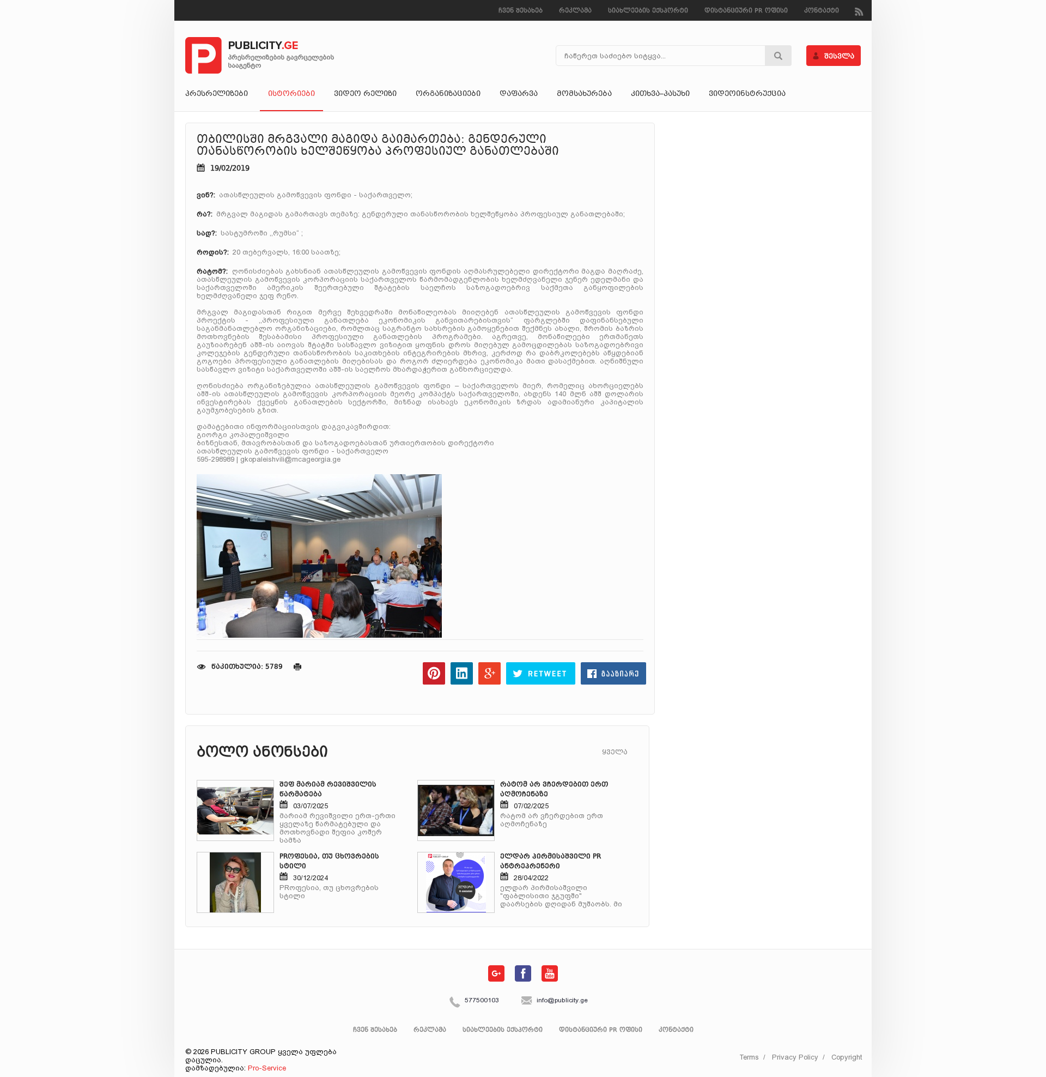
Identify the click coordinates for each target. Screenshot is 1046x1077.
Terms (749, 1057)
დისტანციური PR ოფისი (746, 11)
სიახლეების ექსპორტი (648, 11)
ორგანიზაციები (448, 94)
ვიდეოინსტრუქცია (747, 94)
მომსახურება (584, 94)
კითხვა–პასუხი (660, 94)
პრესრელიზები (216, 94)
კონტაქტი (821, 11)
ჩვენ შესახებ (520, 11)
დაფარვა (519, 94)
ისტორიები (291, 94)
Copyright (846, 1057)
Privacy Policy (795, 1057)
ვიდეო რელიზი (365, 94)
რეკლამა (575, 11)
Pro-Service (267, 1068)
